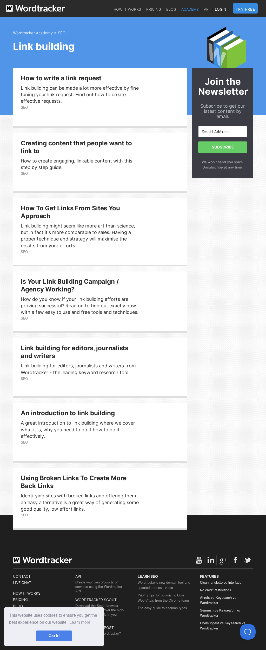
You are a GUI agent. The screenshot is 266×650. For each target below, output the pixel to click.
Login (220, 9)
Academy (190, 9)
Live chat (22, 582)
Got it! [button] (54, 636)
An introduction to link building (68, 413)
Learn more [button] (79, 622)
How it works (127, 9)
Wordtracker (35, 8)
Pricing (153, 9)
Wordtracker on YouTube (198, 560)
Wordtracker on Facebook (235, 560)
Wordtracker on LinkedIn (211, 560)
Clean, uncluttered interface (220, 582)
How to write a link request (61, 78)
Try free (245, 9)
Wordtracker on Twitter (247, 560)
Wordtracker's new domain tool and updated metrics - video (164, 585)
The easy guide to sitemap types (162, 607)
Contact (22, 576)
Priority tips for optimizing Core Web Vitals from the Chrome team (163, 598)
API (207, 9)
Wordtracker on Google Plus (223, 560)
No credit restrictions (215, 589)
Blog (171, 9)
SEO (61, 32)
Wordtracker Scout (96, 599)
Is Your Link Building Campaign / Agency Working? (70, 285)
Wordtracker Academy (33, 32)
